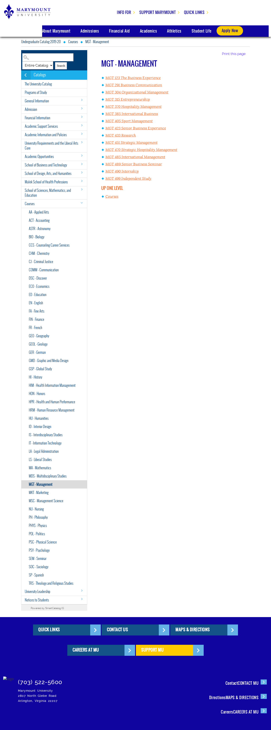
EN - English (36, 303)
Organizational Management (136, 92)
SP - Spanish (36, 575)
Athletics (174, 31)
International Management (135, 157)
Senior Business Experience (135, 128)
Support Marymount (157, 12)
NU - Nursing (36, 509)
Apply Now (230, 30)
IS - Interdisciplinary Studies (45, 435)
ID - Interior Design (40, 426)
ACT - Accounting (39, 220)
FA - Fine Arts (36, 311)
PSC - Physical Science (43, 542)
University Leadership (37, 591)
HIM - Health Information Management (52, 385)
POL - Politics (37, 534)
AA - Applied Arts (39, 212)
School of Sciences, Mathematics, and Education (48, 193)
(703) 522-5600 (40, 682)
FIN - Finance (36, 319)
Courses (73, 41)
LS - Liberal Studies (40, 459)
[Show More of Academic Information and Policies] (82, 134)
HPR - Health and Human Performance (52, 402)
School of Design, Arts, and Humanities (48, 173)
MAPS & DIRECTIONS (193, 630)
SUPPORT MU (152, 650)
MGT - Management (41, 484)
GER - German (37, 352)
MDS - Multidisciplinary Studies (47, 476)
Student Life (202, 31)
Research (120, 135)
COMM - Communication (44, 270)
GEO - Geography (39, 336)
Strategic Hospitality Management (141, 150)
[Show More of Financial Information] (82, 117)
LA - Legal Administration (44, 451)
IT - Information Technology (45, 443)
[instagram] (22, 714)
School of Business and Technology (46, 165)
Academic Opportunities (39, 156)
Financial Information (37, 118)
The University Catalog (38, 84)
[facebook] (35, 714)
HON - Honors (37, 393)
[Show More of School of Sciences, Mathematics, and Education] (82, 189)
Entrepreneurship (127, 99)
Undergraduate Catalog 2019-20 (41, 41)
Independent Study (128, 178)
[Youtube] (87, 714)
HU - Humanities (38, 418)
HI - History (35, 377)
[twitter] (48, 714)
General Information (37, 101)
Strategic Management (131, 142)
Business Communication (133, 85)
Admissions (89, 31)
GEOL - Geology (38, 344)
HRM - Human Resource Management (52, 410)
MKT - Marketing (38, 492)
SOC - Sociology (38, 566)
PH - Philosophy (38, 517)
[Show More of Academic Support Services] (82, 125)
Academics (148, 31)
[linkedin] (74, 714)
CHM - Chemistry (39, 253)
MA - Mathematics (40, 468)
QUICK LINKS (49, 630)
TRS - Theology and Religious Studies (51, 583)
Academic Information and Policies (46, 134)
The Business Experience (133, 78)
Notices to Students (37, 600)
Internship (122, 171)
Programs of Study (36, 92)
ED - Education (37, 294)
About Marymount (56, 31)
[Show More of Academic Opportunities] (82, 155)
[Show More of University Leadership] (82, 590)
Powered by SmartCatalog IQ (47, 608)
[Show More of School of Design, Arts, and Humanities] (82, 172)
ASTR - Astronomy (39, 228)
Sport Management (129, 121)
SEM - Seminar (37, 558)
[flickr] (61, 714)
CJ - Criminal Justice (41, 261)
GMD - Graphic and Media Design (48, 360)
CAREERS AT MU (86, 650)
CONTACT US (117, 630)
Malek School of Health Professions (46, 182)
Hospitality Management (133, 106)
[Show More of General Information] (82, 100)
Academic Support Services (41, 126)
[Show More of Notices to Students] (82, 599)
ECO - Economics (39, 286)
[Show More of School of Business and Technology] (82, 164)
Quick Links (194, 12)
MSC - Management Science (46, 501)
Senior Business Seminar (133, 164)
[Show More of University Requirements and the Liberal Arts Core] (82, 142)
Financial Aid (119, 31)
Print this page (234, 54)
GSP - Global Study (40, 369)
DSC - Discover (38, 278)
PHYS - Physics (38, 525)
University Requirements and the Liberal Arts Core (51, 146)
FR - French (35, 327)
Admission (31, 109)
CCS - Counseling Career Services (49, 245)
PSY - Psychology (39, 550)
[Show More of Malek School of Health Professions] (82, 181)
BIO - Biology (36, 237)
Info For (124, 12)
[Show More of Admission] (82, 108)
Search (61, 65)
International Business (131, 114)
